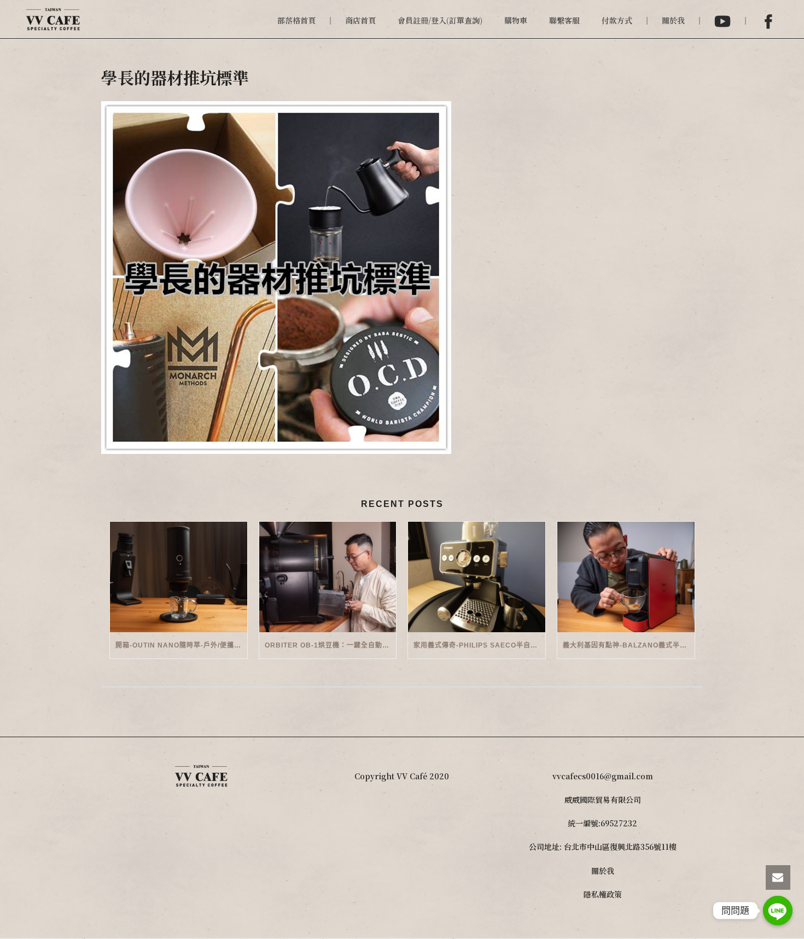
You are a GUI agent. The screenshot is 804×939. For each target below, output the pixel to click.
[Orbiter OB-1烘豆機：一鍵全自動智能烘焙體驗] (328, 577)
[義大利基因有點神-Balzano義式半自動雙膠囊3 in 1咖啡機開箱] (626, 577)
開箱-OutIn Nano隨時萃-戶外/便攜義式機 (181, 645)
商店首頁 (360, 20)
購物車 (515, 20)
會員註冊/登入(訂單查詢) (440, 20)
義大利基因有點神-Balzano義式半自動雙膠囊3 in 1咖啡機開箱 (629, 645)
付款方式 (617, 20)
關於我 (673, 20)
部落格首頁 (296, 20)
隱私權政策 (603, 894)
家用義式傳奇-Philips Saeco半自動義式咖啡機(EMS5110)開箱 (479, 645)
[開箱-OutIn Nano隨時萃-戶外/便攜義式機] (178, 577)
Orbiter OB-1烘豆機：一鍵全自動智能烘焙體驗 (331, 645)
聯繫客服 (564, 20)
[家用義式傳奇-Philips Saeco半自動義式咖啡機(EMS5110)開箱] (476, 577)
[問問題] (778, 910)
